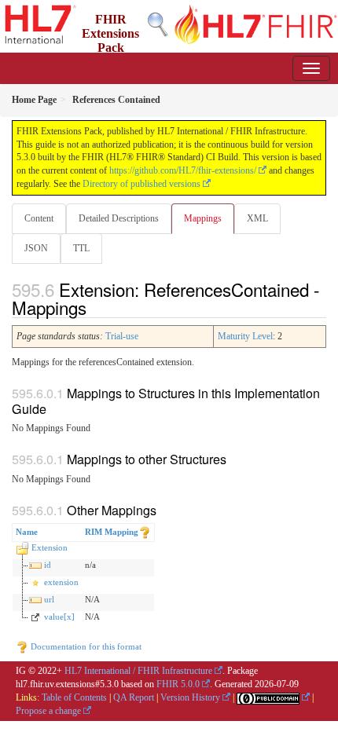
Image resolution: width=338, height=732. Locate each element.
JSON (36, 248)
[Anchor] (95, 307)
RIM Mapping (111, 531)
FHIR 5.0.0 (178, 684)
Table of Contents (74, 697)
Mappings (203, 218)
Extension (49, 547)
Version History (190, 697)
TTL (81, 248)
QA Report (133, 697)
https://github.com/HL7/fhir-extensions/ (182, 170)
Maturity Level (245, 336)
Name (27, 531)
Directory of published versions (141, 183)
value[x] (59, 616)
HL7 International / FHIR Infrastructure (138, 670)
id (47, 564)
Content (38, 218)
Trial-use (121, 336)
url (49, 599)
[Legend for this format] (144, 531)
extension (61, 582)
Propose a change (48, 710)
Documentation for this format (84, 646)
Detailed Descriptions (119, 218)
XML (257, 218)
